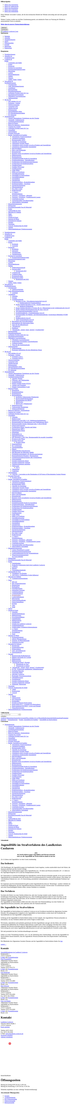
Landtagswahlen (17, 274)
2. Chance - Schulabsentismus (17, 193)
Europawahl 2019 (21, 271)
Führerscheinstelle (9, 1101)
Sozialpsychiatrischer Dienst (20, 461)
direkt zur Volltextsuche (11, 6)
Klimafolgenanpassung (15, 204)
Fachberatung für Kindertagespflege (22, 163)
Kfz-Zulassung (16, 699)
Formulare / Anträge (14, 103)
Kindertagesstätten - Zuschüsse (21, 184)
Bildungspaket (16, 659)
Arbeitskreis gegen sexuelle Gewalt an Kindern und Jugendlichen (31, 145)
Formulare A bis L (17, 356)
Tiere (13, 605)
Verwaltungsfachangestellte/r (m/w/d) (27, 311)
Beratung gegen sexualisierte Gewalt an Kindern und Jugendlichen (31, 153)
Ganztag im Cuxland (14, 126)
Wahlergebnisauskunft (18, 267)
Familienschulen (17, 165)
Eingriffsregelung (17, 588)
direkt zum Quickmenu (11, 5)
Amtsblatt (15, 293)
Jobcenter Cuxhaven (18, 674)
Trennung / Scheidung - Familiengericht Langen (26, 197)
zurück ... (3, 944)
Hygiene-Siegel (20, 442)
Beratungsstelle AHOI (18, 140)
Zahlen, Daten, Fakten (14, 79)
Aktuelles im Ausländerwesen (9, 57)
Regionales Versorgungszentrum (21, 676)
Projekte (14, 603)
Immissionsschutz (17, 405)
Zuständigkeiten (16, 382)
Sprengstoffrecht (17, 652)
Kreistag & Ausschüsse (15, 68)
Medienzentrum (16, 620)
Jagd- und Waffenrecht (18, 650)
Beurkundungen (17, 157)
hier (61, 941)
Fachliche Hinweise (18, 671)
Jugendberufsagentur (18, 173)
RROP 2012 (19, 402)
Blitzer (14, 696)
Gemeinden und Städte (15, 63)
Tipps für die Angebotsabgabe (21, 345)
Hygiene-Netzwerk (14, 133)
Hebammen (15, 432)
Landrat (10, 73)
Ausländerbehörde (9, 1097)
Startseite (7, 36)
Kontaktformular (13, 957)
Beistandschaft (16, 152)
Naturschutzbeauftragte (19, 600)
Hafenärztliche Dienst (18, 430)
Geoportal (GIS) (13, 106)
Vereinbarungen (16, 254)
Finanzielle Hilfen (17, 672)
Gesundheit (11, 130)
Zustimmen (5, 29)
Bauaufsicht (15, 390)
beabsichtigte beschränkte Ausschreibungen (25, 341)
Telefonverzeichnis (13, 105)
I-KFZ (6, 41)
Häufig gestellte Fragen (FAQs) (21, 383)
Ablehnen (4, 27)
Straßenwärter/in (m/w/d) (23, 318)
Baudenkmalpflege (17, 392)
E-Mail (3, 957)
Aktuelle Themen (17, 378)
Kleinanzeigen (12, 110)
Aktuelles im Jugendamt (19, 142)
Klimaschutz (12, 205)
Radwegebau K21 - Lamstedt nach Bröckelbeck (26, 704)
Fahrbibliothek (16, 563)
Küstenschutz (16, 691)
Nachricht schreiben (7, 1035)
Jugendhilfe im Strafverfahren (21, 175)
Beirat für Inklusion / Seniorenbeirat (18, 125)
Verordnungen (16, 252)
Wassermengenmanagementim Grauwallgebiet (20, 555)
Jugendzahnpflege (17, 447)
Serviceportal (22, 718)
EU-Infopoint (12, 115)
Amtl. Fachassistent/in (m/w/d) (25, 319)
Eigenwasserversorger (18, 425)
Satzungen (15, 251)
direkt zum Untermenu (11, 10)
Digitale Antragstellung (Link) (21, 387)
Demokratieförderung (18, 614)
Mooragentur (16, 598)
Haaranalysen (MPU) (18, 429)
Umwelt (14, 693)
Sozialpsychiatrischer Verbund (21, 462)
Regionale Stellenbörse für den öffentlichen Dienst (27, 350)
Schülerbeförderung (18, 625)
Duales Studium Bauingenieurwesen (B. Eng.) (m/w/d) (32, 309)
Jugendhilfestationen (18, 177)
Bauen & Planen (13, 123)
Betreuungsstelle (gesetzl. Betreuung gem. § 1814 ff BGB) (29, 424)
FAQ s (18, 467)
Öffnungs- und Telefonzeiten (20, 380)
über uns (14, 582)
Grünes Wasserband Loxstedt (20, 550)
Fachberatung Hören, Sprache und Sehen (24, 427)
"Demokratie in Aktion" (23, 666)
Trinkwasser (15, 466)
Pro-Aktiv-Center (17, 189)
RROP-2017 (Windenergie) (24, 403)
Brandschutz (15, 645)
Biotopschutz (16, 585)
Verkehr (10, 227)
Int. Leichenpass (17, 445)
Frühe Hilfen (16, 170)
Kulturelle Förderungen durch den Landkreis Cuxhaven (28, 565)
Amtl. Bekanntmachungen (16, 86)
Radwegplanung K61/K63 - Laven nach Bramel (26, 706)
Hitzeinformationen (17, 435)
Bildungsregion (16, 155)
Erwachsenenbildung (18, 617)
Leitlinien (15, 566)
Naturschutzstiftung (18, 602)
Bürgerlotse (11, 71)
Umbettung (15, 471)
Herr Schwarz (5, 986)
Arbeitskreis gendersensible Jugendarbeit (24, 147)
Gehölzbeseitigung (17, 592)
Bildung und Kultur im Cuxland (21, 657)
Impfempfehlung (17, 444)
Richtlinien (15, 249)
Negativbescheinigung (18, 185)
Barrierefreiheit (12, 89)
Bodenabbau (16, 587)
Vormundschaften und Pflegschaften (22, 200)
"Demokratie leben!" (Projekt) (21, 662)
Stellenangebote (13, 98)
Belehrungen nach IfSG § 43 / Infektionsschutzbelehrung (29, 420)
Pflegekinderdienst (17, 187)
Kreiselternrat (16, 632)
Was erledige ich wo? (14, 101)
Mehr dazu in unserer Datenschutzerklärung (15, 24)
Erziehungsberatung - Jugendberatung (23, 160)
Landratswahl (16, 272)
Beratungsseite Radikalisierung (21, 656)
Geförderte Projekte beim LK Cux (18, 93)
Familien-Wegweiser (18, 167)
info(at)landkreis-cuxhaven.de (14, 1034)
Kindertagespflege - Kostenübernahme (23, 182)
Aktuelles (7, 38)
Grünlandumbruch (17, 593)
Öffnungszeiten (9, 43)
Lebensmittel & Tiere (14, 210)
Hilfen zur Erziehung (18, 172)
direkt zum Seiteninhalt (11, 11)
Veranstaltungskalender (19, 570)
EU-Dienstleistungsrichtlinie (16, 113)
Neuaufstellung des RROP (24, 400)
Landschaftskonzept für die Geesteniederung (25, 553)
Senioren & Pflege (13, 219)
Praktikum (15, 328)
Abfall (14, 689)
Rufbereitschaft (16, 190)
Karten (10, 64)
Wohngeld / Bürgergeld (19, 684)
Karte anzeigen (5, 1027)
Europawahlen (16, 269)
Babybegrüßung (17, 148)
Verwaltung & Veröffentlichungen (10, 82)
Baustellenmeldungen (14, 91)
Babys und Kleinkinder (19, 150)
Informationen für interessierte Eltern (23, 323)
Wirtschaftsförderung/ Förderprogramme (20, 229)
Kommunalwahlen (17, 276)
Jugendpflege (16, 179)
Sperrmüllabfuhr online (15, 111)
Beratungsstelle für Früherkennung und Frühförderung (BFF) (30, 422)
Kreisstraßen (15, 701)
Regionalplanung (17, 395)
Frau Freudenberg (6, 959)
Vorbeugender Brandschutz (20, 407)
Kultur (10, 209)
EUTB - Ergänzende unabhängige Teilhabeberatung (27, 669)
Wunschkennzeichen (18, 708)
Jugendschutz (16, 180)
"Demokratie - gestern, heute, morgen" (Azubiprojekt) (28, 330)
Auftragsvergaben (17, 343)
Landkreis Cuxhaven (7, 1022)
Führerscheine (16, 698)
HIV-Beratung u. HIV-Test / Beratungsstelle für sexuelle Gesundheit (32, 437)
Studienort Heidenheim (26, 306)
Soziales (10, 222)
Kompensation (16, 595)
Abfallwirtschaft (13, 108)
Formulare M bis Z (17, 358)
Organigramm (12, 84)
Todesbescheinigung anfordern (21, 464)
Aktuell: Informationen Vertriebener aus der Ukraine (23, 118)
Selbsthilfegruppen (17, 677)
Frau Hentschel (5, 972)
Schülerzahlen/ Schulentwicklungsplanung (24, 627)
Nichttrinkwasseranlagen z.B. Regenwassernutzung (27, 454)
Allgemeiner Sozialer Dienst (20, 143)
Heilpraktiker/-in (17, 434)
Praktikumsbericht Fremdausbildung (30, 303)
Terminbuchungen (9, 39)
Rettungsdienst (16, 649)
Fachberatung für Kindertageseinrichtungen (25, 162)
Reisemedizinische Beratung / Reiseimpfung (25, 456)
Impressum (7, 46)
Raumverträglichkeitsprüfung (24, 398)
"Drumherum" (16, 326)
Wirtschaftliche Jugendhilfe (20, 202)
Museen (14, 568)
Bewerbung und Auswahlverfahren (22, 321)
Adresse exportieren (7, 1037)
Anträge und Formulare (19, 385)
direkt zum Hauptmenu (11, 8)
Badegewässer (16, 419)
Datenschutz (8, 48)
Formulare (65, 718)
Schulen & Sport (13, 217)
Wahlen (10, 76)
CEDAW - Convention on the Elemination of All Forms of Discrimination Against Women (39, 474)
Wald (13, 607)
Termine (14, 298)
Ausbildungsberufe (17, 299)
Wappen (10, 78)
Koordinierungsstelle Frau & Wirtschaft (20, 207)
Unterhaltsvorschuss (18, 199)
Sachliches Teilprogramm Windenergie (27, 397)
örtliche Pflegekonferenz (19, 639)
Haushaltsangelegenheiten (16, 94)
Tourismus (11, 224)
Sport (13, 634)
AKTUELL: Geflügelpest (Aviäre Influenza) (25, 575)
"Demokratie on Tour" (22, 664)
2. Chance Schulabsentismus (17, 629)
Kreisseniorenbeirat (17, 637)
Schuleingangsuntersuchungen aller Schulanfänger (27, 457)
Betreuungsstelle (9, 1102)
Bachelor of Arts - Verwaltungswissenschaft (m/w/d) (31, 301)
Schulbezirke (16, 622)
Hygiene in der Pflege (18, 439)
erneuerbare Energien (18, 590)
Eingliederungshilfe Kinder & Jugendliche (24, 158)
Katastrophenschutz (18, 647)
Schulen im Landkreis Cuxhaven (21, 624)
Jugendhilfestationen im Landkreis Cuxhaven (14, 952)
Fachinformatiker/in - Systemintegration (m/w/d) (30, 313)
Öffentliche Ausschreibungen (17, 96)
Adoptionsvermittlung (18, 138)
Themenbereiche (9, 116)
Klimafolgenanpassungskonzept (21, 551)
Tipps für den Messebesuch (20, 325)
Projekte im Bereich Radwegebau (22, 703)
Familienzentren (16, 168)
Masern (14, 449)
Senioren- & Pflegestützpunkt (20, 640)
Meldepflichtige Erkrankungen (21, 451)
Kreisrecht (11, 66)
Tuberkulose (15, 469)
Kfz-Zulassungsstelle (10, 1099)
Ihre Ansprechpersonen (19, 583)
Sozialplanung (16, 679)
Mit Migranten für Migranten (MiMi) (23, 452)
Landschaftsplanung (18, 597)
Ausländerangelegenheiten (16, 121)
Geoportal (15, 246)
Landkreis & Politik (8, 60)
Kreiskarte (15, 244)
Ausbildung (11, 88)
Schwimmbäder (16, 459)
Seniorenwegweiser (18, 642)
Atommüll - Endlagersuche (16, 120)
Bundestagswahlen (17, 277)
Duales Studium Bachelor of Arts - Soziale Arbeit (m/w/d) (33, 304)
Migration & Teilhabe (14, 212)
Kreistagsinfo (49, 718)
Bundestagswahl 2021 (22, 279)
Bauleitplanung (16, 393)
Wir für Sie (7, 100)
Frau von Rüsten (6, 1001)
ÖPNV (10, 215)
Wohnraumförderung (18, 409)
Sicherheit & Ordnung (14, 221)
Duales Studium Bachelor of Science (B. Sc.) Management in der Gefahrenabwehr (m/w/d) (43, 308)
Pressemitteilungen (13, 74)
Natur (10, 214)
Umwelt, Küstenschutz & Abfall (17, 226)
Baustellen (42, 718)
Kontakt (6, 44)
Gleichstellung (12, 131)
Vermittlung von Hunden (19, 573)
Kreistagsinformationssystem (16, 69)
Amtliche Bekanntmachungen (9, 718)
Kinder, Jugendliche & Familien (17, 135)
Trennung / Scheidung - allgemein (22, 195)
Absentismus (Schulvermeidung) (21, 137)
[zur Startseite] (9, 31)
